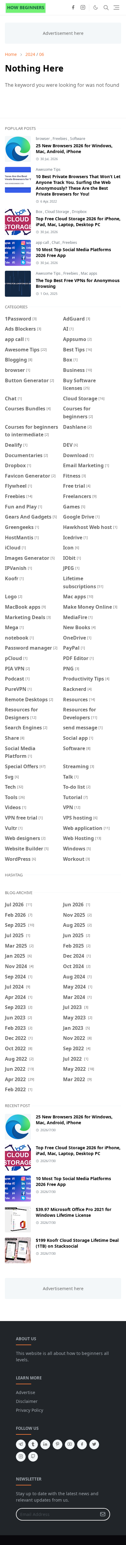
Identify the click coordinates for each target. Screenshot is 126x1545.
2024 (30, 54)
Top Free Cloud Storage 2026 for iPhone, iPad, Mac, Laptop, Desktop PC (78, 221)
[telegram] (21, 1444)
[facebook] (73, 7)
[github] (33, 1457)
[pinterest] (57, 1444)
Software (77, 138)
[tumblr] (33, 1444)
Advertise (25, 1392)
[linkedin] (45, 1444)
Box (39, 211)
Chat (56, 242)
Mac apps (89, 273)
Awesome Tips (48, 169)
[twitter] (94, 1444)
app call (43, 242)
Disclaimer (27, 1401)
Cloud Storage (57, 211)
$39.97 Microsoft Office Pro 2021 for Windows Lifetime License (73, 1212)
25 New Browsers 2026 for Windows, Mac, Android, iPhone (74, 148)
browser (43, 138)
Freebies (60, 138)
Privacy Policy (29, 1410)
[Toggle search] (106, 7)
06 (41, 54)
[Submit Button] (102, 1514)
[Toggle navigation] (116, 7)
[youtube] (70, 1444)
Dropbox (79, 211)
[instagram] (83, 7)
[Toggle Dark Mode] (96, 7)
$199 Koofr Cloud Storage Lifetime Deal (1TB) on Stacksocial (77, 1243)
